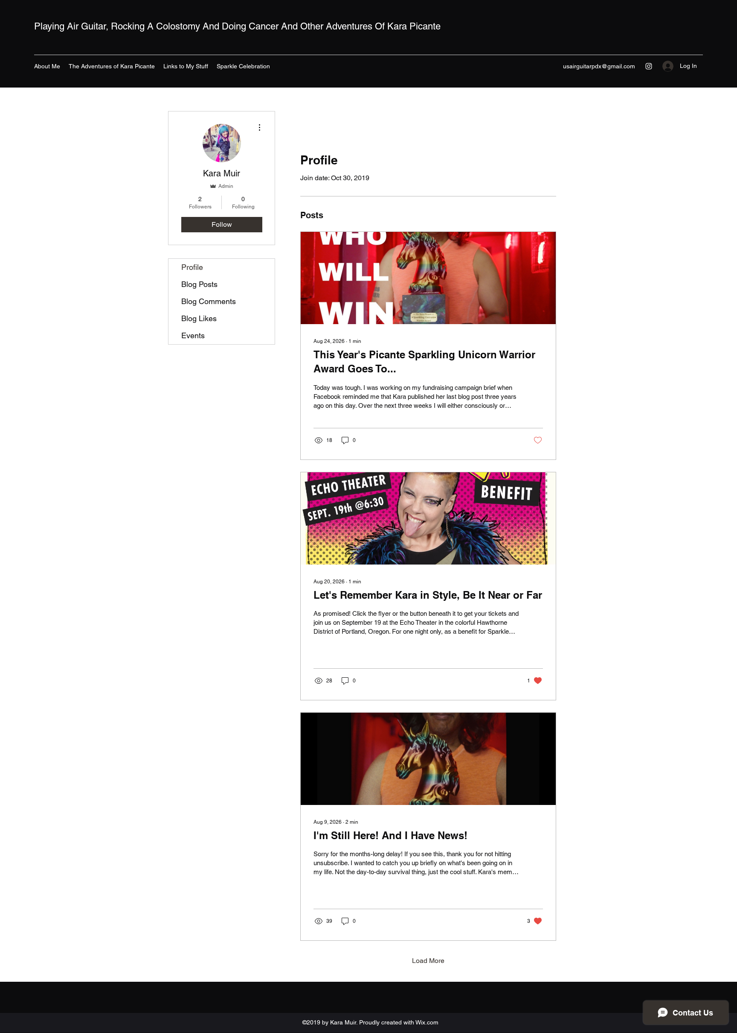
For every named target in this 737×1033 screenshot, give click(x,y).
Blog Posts (199, 284)
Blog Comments (208, 301)
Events (193, 335)
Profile (192, 267)
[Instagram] (648, 66)
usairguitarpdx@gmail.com (599, 66)
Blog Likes (199, 318)
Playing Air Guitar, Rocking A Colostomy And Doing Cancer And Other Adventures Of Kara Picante (237, 26)
